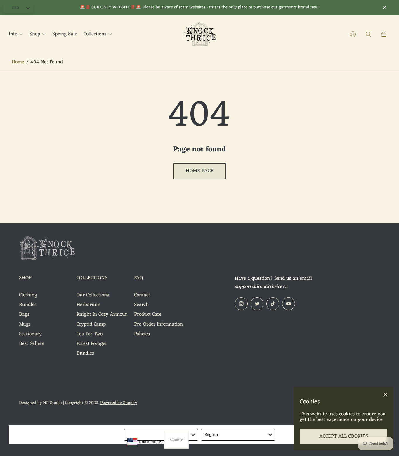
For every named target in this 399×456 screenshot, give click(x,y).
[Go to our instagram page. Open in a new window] (241, 303)
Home (18, 62)
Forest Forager (92, 343)
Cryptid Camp (91, 324)
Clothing (28, 295)
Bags (24, 314)
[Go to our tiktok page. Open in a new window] (272, 303)
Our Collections (93, 295)
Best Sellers (31, 343)
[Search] (368, 34)
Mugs (25, 324)
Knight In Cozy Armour (102, 314)
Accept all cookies (343, 436)
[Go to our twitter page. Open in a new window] (257, 303)
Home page (200, 171)
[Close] (385, 394)
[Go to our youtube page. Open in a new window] (288, 303)
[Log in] (352, 34)
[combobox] (161, 435)
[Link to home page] (48, 249)
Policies (142, 334)
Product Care (148, 314)
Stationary (30, 334)
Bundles (28, 304)
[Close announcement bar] (384, 7)
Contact (142, 295)
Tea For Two (90, 334)
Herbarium (88, 304)
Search (141, 304)
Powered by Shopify (118, 403)
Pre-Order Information (158, 324)
